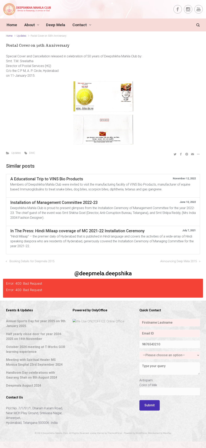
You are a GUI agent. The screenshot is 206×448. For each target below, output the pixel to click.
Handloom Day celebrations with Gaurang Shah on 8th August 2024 (31, 375)
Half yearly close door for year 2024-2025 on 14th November (34, 336)
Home (12, 25)
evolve (93, 433)
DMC (32, 152)
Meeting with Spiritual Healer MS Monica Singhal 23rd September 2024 (34, 362)
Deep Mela (55, 25)
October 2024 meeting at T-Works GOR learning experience (35, 349)
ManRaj (167, 433)
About (29, 25)
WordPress (141, 433)
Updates (21, 35)
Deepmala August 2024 (23, 385)
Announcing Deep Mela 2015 (178, 261)
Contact (79, 25)
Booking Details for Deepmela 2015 (32, 261)
